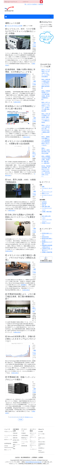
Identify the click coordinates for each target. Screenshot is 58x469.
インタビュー (33, 449)
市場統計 (23, 433)
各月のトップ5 (8, 439)
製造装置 (44, 203)
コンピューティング (47, 191)
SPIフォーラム (33, 438)
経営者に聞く (16, 440)
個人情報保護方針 (25, 457)
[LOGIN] (41, 1)
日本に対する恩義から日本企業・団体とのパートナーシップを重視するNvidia (20, 217)
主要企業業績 (24, 435)
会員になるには (41, 438)
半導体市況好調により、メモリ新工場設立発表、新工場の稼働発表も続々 (20, 296)
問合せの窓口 (41, 442)
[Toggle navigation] (51, 16)
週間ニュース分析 (34, 44)
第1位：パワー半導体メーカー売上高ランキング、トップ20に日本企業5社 (46, 73)
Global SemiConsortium (8, 446)
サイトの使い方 (41, 434)
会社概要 (40, 431)
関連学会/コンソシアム (24, 438)
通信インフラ (45, 193)
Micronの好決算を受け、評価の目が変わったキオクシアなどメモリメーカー (20, 338)
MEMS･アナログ (46, 223)
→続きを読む (17, 102)
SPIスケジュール (33, 446)
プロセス (44, 201)
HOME (20, 419)
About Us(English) (41, 451)
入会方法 (40, 4)
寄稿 (14, 448)
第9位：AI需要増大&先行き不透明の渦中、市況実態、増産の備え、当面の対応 (46, 159)
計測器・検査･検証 (47, 211)
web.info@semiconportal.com (34, 462)
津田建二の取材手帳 (47, 252)
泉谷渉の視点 (45, 237)
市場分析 (15, 433)
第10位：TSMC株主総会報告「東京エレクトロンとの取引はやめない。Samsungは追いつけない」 (46, 171)
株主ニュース (7, 449)
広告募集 (40, 448)
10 (25, 417)
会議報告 (15, 442)
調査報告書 (24, 446)
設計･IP (44, 205)
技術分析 (15, 435)
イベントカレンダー (24, 442)
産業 (43, 186)
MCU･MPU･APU (46, 216)
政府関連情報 (7, 443)
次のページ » (29, 417)
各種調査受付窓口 (41, 445)
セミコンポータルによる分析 (14, 25)
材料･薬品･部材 (46, 206)
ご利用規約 (34, 457)
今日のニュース (8, 431)
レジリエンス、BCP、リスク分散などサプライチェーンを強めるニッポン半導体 (20, 31)
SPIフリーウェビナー (33, 434)
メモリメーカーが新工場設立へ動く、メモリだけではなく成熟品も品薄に (20, 257)
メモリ (43, 218)
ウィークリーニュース (8, 436)
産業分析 (15, 438)
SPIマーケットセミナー (33, 442)
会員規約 (40, 457)
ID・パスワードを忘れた (31, 4)
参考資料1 (23, 285)
